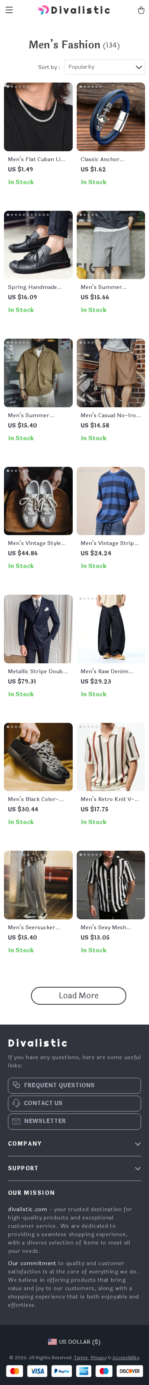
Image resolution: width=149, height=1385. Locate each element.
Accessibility (125, 1357)
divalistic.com (27, 1209)
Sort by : (49, 67)
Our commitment (32, 1263)
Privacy (98, 1357)
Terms (81, 1357)
